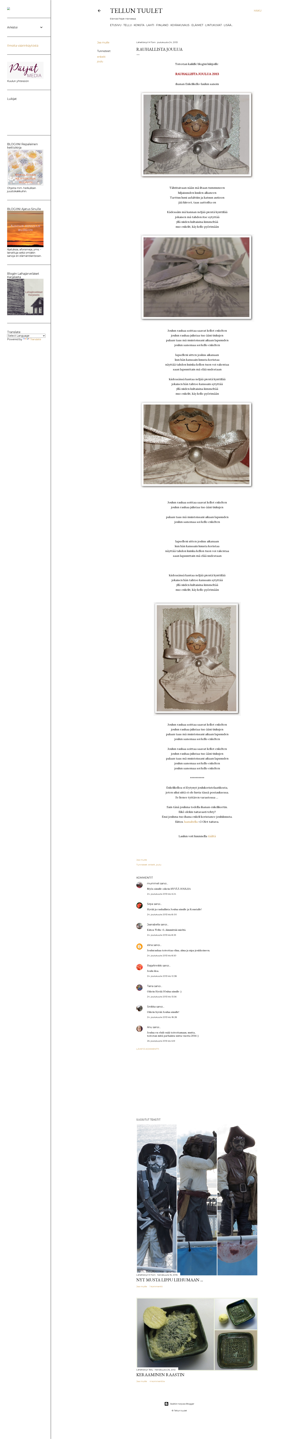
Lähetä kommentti (147, 1049)
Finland (162, 25)
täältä (212, 836)
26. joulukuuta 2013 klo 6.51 (161, 1041)
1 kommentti (156, 1286)
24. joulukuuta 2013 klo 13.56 (161, 996)
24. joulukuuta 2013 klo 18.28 (162, 1017)
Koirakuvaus (179, 25)
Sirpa (150, 904)
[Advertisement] (197, 1084)
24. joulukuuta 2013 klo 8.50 (161, 955)
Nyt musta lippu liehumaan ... (169, 1280)
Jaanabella (191, 821)
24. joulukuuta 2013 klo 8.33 (161, 935)
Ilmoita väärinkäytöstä (22, 45)
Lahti (150, 25)
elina (150, 945)
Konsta (139, 25)
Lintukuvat (213, 25)
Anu (149, 1027)
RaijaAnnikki (154, 965)
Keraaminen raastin (160, 1374)
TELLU (127, 25)
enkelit (101, 56)
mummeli (153, 883)
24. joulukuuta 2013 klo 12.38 (162, 976)
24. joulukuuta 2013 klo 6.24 (161, 894)
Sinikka (151, 1006)
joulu (100, 61)
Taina (150, 986)
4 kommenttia (157, 1381)
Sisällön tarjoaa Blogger (182, 1403)
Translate (35, 339)
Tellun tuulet (136, 10)
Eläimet (197, 25)
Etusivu (115, 25)
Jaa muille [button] (103, 42)
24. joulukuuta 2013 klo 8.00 (162, 914)
